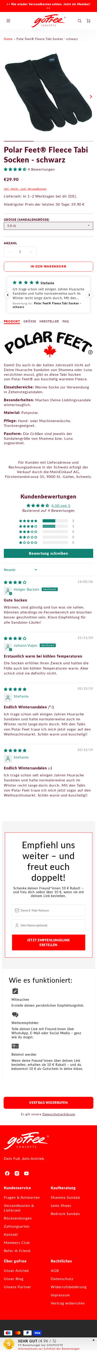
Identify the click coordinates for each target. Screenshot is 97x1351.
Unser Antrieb (16, 1270)
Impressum (60, 1295)
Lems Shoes (61, 1205)
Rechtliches (61, 1261)
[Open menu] (8, 20)
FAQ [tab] (65, 321)
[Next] (91, 96)
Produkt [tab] (12, 321)
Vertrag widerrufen (48, 1102)
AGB (55, 1270)
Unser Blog (13, 1278)
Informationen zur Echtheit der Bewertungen (49, 1348)
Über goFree (15, 1261)
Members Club (17, 1242)
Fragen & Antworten (22, 1197)
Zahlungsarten (16, 1226)
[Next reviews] (89, 295)
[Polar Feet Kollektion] (48, 357)
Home (8, 39)
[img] (15, 582)
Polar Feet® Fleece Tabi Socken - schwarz (47, 39)
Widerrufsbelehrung (69, 1287)
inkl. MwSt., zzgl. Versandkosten (25, 188)
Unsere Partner (17, 1287)
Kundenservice (17, 1188)
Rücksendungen (18, 1218)
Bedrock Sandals (65, 1213)
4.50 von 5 (60, 505)
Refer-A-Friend (17, 1250)
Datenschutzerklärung (58, 1114)
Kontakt (11, 1234)
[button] (16, 169)
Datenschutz (62, 1278)
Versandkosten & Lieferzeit (19, 1207)
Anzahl (10, 243)
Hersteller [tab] (49, 321)
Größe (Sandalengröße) (26, 219)
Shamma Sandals (65, 1197)
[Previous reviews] (8, 295)
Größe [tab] (29, 321)
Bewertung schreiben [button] (48, 553)
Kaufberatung (63, 1188)
